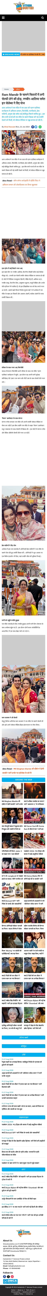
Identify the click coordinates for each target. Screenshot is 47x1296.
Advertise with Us (28, 1292)
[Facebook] (4, 1276)
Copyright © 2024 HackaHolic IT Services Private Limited (23, 1287)
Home (6, 89)
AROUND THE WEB (23, 779)
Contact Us (8, 1255)
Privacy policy (15, 1292)
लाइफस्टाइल (23, 1117)
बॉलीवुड (23, 1046)
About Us (7, 1240)
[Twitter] (8, 1276)
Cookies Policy (18, 1294)
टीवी (23, 1054)
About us (20, 1290)
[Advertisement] (23, 215)
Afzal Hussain (9, 127)
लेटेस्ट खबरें (23, 1037)
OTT (23, 1169)
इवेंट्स (18, 89)
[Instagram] (12, 1276)
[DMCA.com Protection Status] (10, 1281)
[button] (3, 17)
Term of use (30, 1290)
